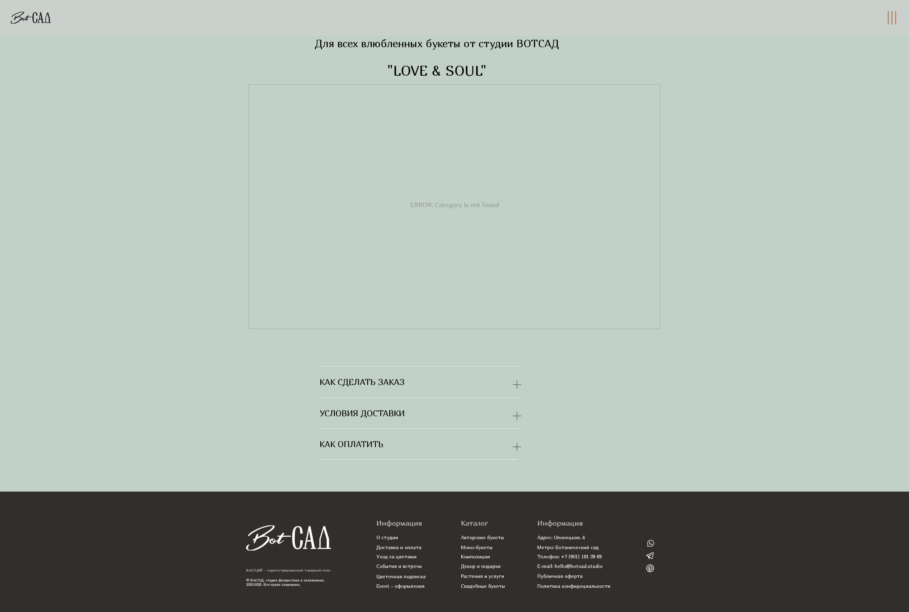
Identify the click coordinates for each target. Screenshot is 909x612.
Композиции (475, 556)
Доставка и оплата (398, 547)
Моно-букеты (476, 547)
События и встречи (399, 566)
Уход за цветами (396, 556)
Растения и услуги (482, 576)
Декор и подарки (481, 566)
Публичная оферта (560, 576)
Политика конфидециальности (573, 586)
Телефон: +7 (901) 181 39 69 (569, 556)
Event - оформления (400, 586)
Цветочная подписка (401, 576)
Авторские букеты (482, 537)
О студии (387, 537)
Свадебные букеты (483, 586)
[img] (651, 543)
